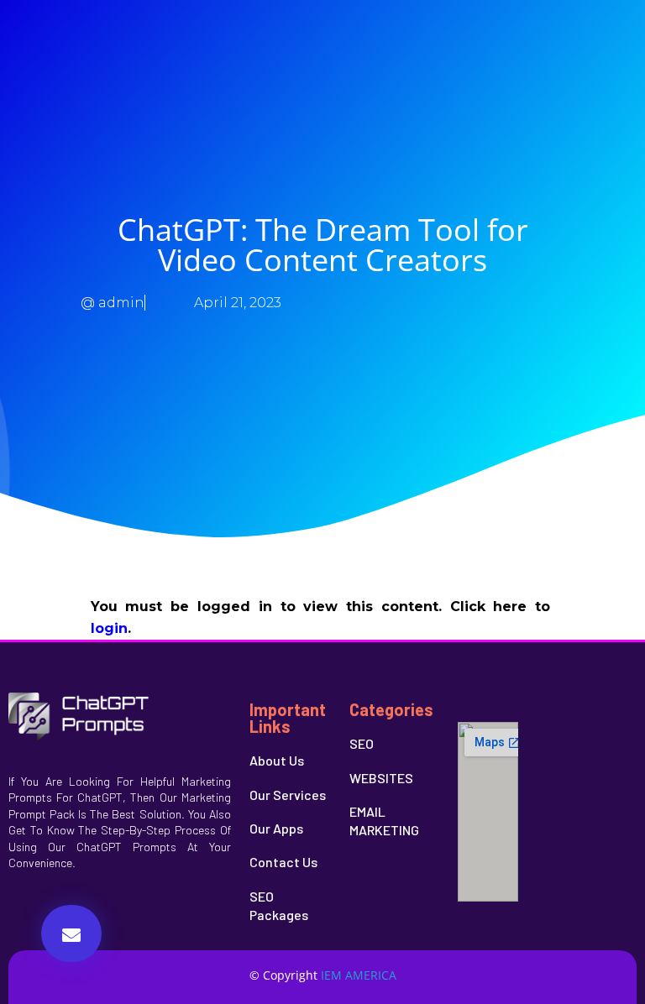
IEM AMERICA (358, 975)
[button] (71, 933)
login (109, 628)
